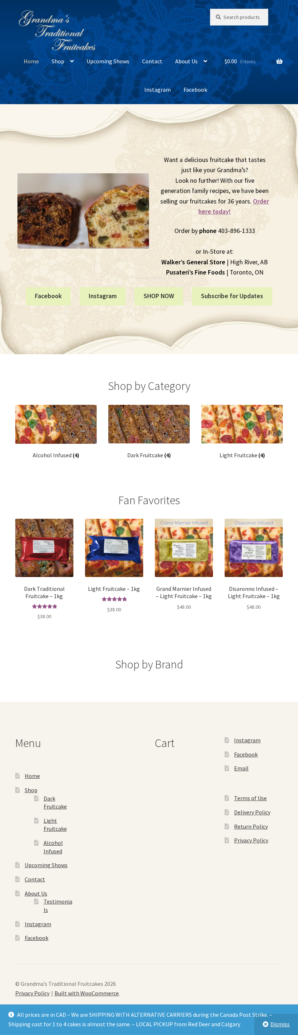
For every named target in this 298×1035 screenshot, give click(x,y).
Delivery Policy (252, 812)
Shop (58, 61)
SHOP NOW (159, 296)
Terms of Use (250, 798)
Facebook (195, 89)
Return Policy (251, 826)
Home (31, 61)
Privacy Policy (251, 840)
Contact (152, 61)
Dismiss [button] (280, 1024)
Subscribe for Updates (232, 296)
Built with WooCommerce (87, 993)
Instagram (157, 89)
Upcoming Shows (107, 61)
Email (241, 768)
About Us (186, 61)
